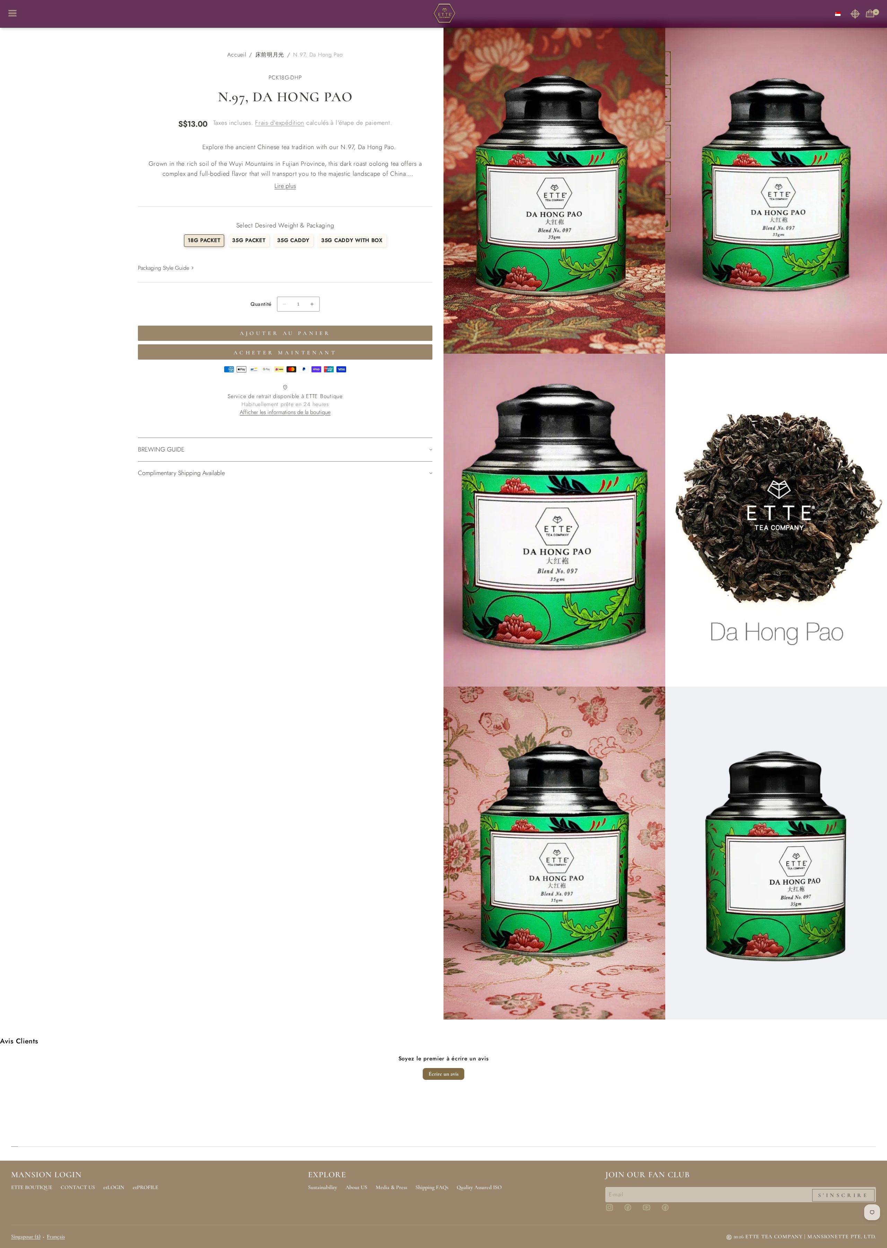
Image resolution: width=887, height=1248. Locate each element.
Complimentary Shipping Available (181, 472)
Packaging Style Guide (163, 268)
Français (56, 1236)
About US (356, 1187)
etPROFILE (145, 1187)
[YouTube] (650, 1210)
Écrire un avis (443, 1073)
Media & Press (391, 1187)
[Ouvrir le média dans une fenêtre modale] (554, 187)
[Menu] (15, 13)
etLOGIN (113, 1187)
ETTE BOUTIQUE (31, 1187)
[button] (855, 13)
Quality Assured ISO (479, 1187)
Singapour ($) (26, 1236)
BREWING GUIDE (161, 449)
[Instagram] (613, 1210)
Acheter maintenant (285, 352)
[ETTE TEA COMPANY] (443, 14)
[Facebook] (632, 1210)
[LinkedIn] (669, 1210)
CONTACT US (78, 1187)
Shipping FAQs (431, 1187)
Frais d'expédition (279, 122)
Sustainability (322, 1187)
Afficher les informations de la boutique (285, 412)
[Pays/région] (838, 13)
